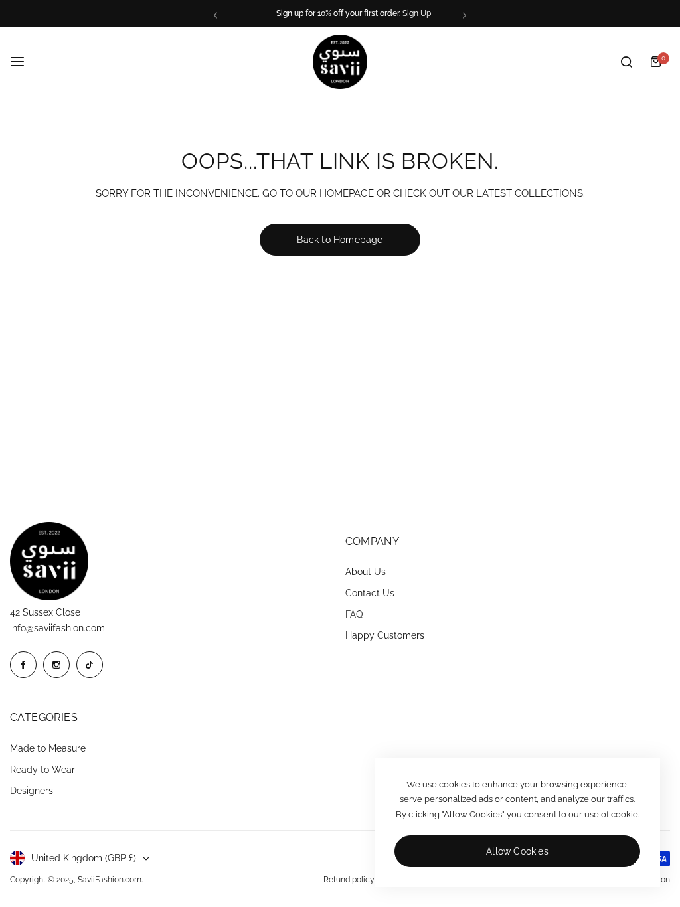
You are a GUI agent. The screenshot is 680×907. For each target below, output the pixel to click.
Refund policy (349, 879)
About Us (365, 571)
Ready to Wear (42, 769)
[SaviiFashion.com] (340, 62)
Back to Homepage (339, 239)
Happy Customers (384, 635)
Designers (31, 790)
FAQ (354, 614)
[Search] (626, 61)
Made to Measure (48, 748)
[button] (215, 15)
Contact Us (369, 593)
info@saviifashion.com (57, 628)
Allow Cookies (517, 851)
